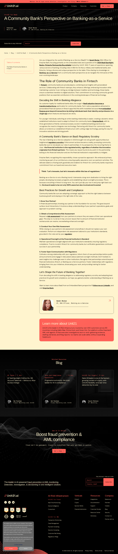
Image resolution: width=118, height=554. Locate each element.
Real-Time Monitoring (54, 503)
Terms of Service (109, 550)
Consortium (51, 509)
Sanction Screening (53, 530)
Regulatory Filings (53, 537)
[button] (65, 6)
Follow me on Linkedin (101, 285)
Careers (107, 506)
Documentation (95, 502)
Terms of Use (98, 550)
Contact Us (108, 516)
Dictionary (93, 516)
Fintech (77, 499)
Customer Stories (96, 509)
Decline (25, 548)
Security (107, 512)
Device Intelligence (53, 506)
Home (6, 53)
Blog (12, 53)
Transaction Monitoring (54, 520)
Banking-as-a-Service (48, 73)
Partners (107, 502)
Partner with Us (109, 519)
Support (93, 506)
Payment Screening (53, 527)
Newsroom (108, 499)
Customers (93, 6)
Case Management (53, 523)
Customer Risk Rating (54, 533)
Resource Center (95, 512)
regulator (68, 234)
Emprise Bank (98, 121)
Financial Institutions (80, 509)
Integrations (94, 499)
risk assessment (53, 216)
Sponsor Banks (79, 506)
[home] (11, 6)
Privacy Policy (89, 550)
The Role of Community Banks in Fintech (17, 67)
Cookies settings (18, 544)
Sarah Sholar (94, 60)
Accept (11, 548)
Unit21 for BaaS (21, 53)
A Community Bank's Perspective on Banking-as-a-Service (47, 53)
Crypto (77, 502)
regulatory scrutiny (56, 142)
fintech (44, 85)
